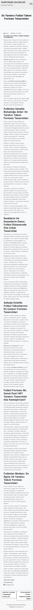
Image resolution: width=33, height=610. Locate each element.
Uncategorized (9, 585)
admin (7, 33)
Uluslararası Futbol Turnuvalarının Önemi (25, 596)
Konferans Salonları (13, 2)
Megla (12, 607)
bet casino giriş (8, 582)
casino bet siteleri (9, 580)
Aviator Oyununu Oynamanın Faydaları (8, 594)
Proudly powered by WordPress (16, 605)
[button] (31, 4)
